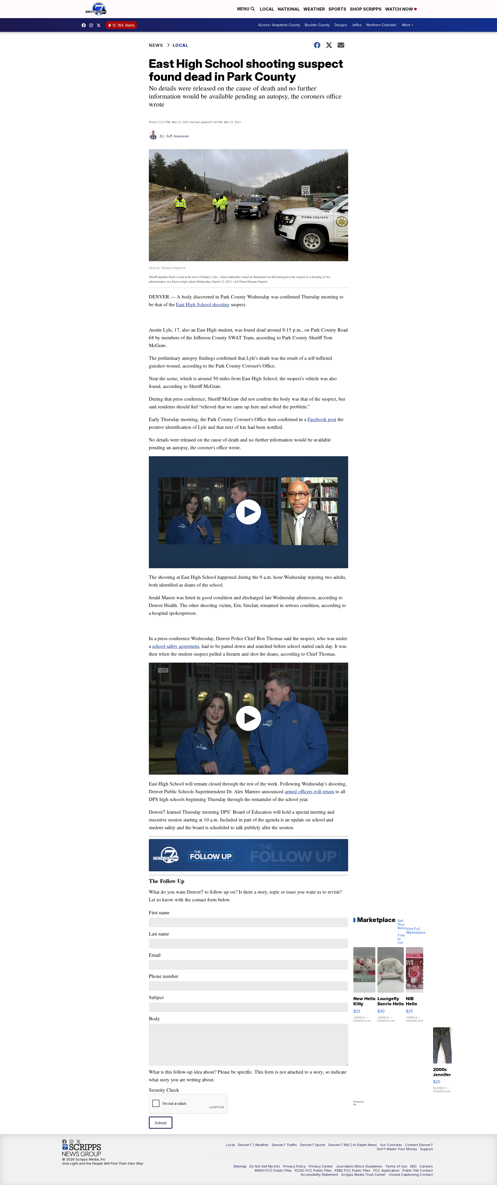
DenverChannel (100, 25)
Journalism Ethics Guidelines (359, 1166)
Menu (244, 9)
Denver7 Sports (312, 1145)
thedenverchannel (92, 25)
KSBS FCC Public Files (352, 1170)
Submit (160, 1122)
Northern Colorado (381, 25)
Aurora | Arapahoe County (279, 25)
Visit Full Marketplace (416, 930)
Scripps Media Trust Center (363, 1174)
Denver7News (85, 25)
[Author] (153, 137)
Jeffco (357, 25)
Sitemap (239, 1166)
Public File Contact (418, 1170)
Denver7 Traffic (284, 1145)
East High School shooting (203, 304)
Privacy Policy (294, 1166)
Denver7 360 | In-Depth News (352, 1145)
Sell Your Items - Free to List (402, 932)
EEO (413, 1166)
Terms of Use (396, 1166)
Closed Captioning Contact (411, 1174)
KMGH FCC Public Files (273, 1170)
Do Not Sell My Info (265, 1166)
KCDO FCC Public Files (313, 1170)
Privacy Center (321, 1166)
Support (426, 1149)
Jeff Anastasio (177, 135)
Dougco (340, 25)
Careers (426, 1166)
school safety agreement (175, 646)
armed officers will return (309, 791)
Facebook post (322, 419)
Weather (314, 9)
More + (407, 25)
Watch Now (399, 9)
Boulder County (317, 25)
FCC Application (386, 1170)
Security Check (164, 1090)
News (156, 45)
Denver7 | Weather (253, 1145)
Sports (337, 9)
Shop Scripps (366, 9)
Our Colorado (391, 1145)
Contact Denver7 (419, 1145)
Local (267, 9)
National (289, 9)
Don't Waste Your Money (397, 1149)
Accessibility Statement (319, 1174)
